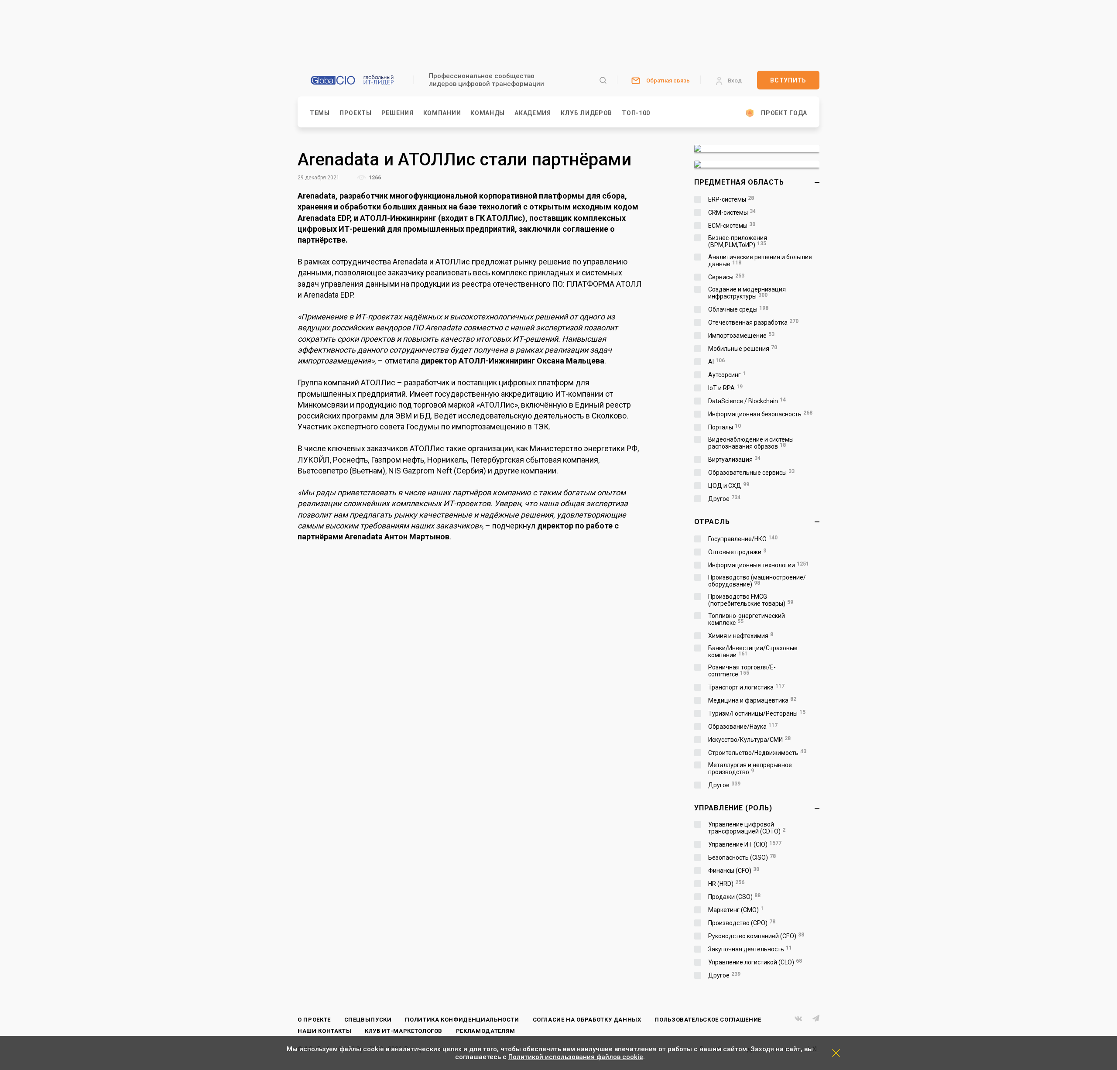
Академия (532, 113)
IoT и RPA (725, 387)
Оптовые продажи (737, 552)
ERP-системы (731, 199)
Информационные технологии (758, 565)
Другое (724, 498)
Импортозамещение (741, 335)
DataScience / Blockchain (747, 401)
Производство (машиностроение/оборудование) (757, 581)
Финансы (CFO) (733, 870)
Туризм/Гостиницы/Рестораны (756, 713)
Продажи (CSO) (734, 896)
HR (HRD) (726, 883)
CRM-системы (732, 212)
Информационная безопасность (760, 414)
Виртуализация (734, 459)
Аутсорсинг (727, 374)
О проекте (314, 1019)
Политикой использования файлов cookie (575, 1057)
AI (716, 361)
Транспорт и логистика (746, 687)
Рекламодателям (485, 1031)
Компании (442, 113)
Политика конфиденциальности (462, 1019)
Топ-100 (636, 113)
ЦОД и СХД (728, 485)
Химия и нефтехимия (740, 635)
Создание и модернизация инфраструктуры (747, 293)
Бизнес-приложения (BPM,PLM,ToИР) (737, 241)
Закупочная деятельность (750, 949)
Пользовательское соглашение (707, 1019)
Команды (487, 113)
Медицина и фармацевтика (752, 700)
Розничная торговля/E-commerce (742, 671)
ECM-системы (731, 225)
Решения (397, 113)
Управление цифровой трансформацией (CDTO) (746, 828)
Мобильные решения (742, 348)
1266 (374, 178)
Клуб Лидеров (586, 113)
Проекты (355, 113)
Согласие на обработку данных (587, 1019)
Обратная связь (668, 80)
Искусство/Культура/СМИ (749, 739)
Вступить (788, 80)
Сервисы (726, 277)
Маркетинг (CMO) (736, 909)
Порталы (724, 427)
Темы (320, 113)
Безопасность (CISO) (742, 857)
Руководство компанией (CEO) (756, 936)
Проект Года (784, 113)
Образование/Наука (743, 726)
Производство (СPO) (741, 922)
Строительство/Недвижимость (757, 752)
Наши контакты (324, 1031)
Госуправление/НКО (743, 538)
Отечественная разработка (753, 322)
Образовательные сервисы (751, 472)
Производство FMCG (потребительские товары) (750, 600)
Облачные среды (738, 309)
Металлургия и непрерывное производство (750, 768)
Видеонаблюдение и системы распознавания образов (751, 443)
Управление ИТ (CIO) (744, 844)
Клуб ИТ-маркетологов (403, 1031)
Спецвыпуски (368, 1019)
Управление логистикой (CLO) (755, 962)
